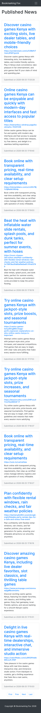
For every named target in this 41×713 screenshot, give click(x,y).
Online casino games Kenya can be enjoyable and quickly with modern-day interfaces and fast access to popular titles (20, 105)
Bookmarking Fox (11, 3)
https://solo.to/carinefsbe (15, 462)
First (10, 694)
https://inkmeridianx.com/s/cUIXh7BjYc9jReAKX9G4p (20, 188)
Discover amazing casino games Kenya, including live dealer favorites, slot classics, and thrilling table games (19, 569)
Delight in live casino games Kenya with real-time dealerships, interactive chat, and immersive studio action (19, 640)
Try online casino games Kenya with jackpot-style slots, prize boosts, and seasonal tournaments (20, 311)
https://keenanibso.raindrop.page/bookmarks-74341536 (20, 126)
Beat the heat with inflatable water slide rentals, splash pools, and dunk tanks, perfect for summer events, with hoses (20, 236)
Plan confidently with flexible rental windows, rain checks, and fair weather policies (20, 502)
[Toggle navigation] (36, 3)
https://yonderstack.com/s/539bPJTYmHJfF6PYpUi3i (20, 52)
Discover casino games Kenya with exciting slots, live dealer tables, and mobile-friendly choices (19, 36)
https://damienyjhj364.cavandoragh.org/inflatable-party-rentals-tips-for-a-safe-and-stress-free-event (20, 517)
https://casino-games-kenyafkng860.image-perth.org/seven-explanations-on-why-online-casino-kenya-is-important (19, 330)
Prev (17, 694)
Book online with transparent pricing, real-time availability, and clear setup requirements (19, 172)
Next (24, 694)
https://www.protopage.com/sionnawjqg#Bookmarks (20, 589)
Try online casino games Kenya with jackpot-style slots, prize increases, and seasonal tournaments (19, 382)
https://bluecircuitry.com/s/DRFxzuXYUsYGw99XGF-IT (20, 401)
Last (30, 694)
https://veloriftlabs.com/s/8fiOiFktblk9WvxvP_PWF (20, 659)
